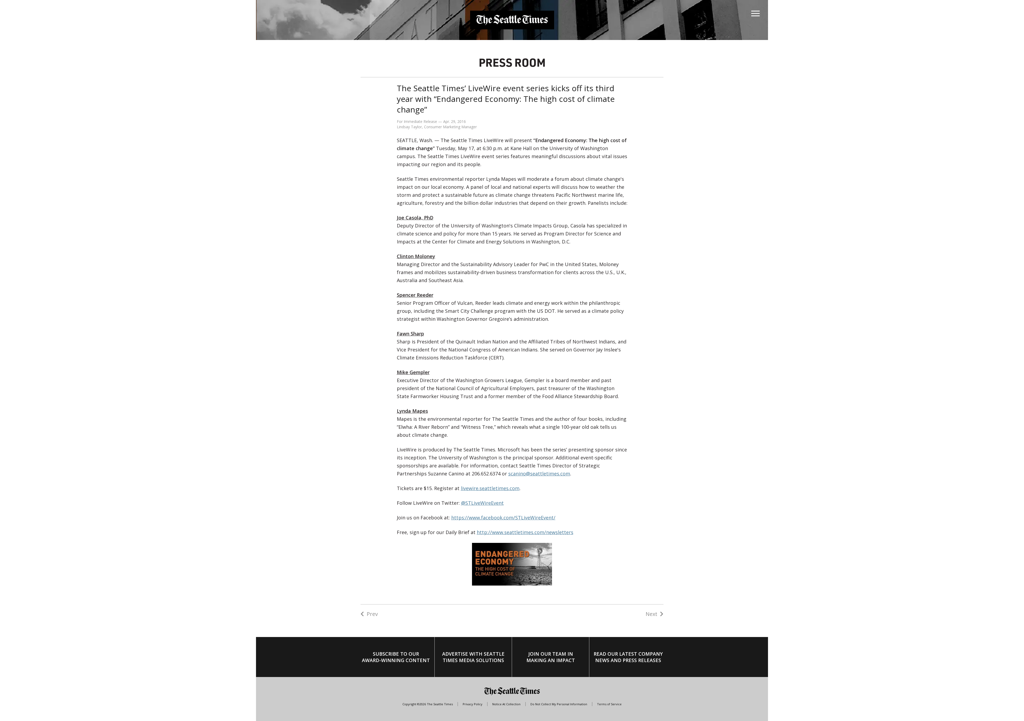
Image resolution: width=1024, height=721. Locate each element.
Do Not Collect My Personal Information (558, 704)
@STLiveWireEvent (482, 503)
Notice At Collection (506, 704)
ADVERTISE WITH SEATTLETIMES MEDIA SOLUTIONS (473, 657)
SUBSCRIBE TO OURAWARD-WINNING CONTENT (396, 657)
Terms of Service (609, 704)
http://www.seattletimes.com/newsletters (525, 532)
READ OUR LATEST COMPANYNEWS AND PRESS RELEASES (628, 657)
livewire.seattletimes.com (490, 488)
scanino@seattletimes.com (539, 473)
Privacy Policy (472, 704)
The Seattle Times (440, 704)
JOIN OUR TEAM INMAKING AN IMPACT (550, 657)
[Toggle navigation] (755, 12)
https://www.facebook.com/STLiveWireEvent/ (503, 517)
